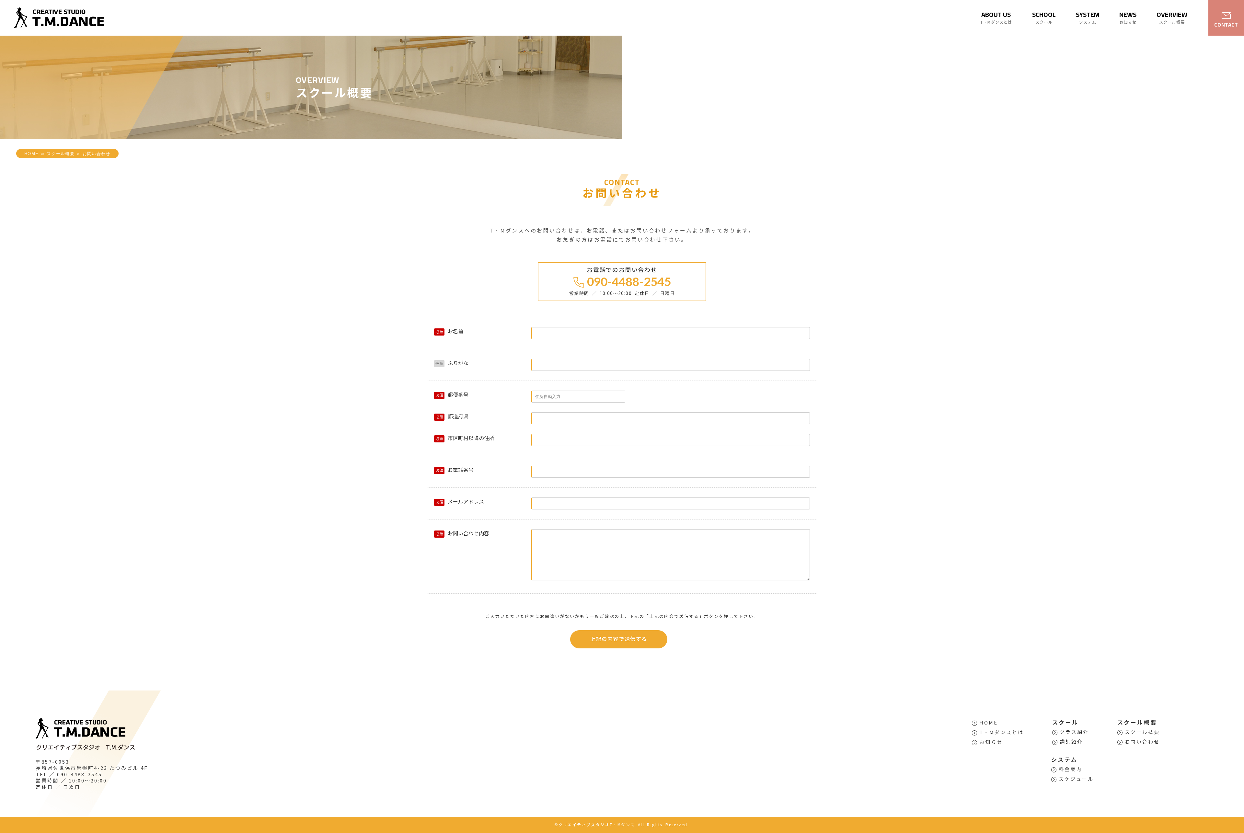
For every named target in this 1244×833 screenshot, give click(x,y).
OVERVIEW (1172, 17)
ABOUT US (996, 17)
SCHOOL (1044, 17)
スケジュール (1076, 779)
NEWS (1127, 17)
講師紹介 (1071, 742)
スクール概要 (1142, 732)
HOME (31, 154)
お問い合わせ (1142, 742)
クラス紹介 (1074, 732)
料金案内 (1070, 769)
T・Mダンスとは (1001, 733)
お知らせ (991, 742)
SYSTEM (1088, 17)
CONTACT (1226, 24)
